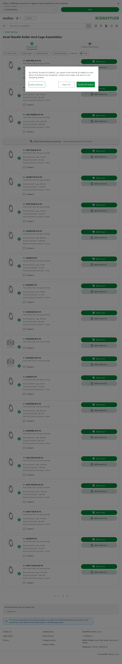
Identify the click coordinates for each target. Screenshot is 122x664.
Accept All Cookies (86, 84)
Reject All (66, 84)
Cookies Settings (36, 84)
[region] (61, 79)
